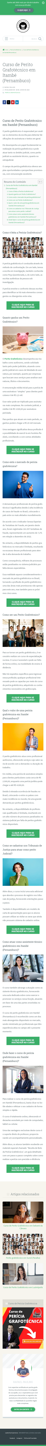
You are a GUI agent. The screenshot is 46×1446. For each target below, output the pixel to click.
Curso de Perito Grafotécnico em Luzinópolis (23, 1287)
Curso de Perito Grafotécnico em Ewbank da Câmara (23, 1227)
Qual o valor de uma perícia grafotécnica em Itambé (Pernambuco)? (23, 204)
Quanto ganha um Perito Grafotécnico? (22, 194)
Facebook (12, 1438)
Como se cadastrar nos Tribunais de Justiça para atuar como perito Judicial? (23, 209)
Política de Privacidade (30, 1438)
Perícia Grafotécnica (12, 92)
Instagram (19, 1438)
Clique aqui (22, 10)
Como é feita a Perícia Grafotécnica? (20, 191)
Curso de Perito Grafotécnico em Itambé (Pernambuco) (21, 187)
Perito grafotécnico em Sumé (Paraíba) (23, 1258)
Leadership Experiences (11, 1433)
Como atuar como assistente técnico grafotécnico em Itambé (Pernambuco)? (22, 215)
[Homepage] (23, 26)
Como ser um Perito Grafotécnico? (20, 200)
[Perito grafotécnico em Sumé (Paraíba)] (23, 1254)
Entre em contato (21, 1409)
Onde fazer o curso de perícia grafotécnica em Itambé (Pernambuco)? (24, 221)
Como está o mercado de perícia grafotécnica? (24, 197)
